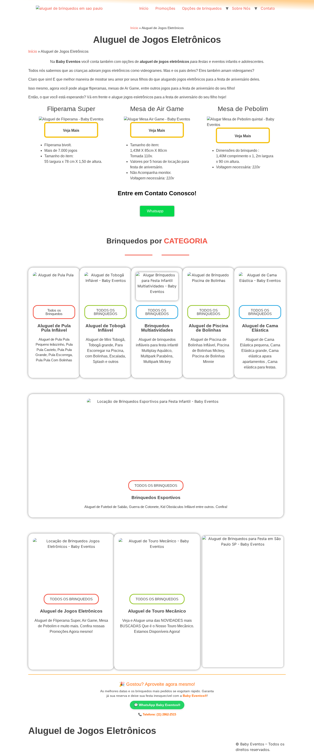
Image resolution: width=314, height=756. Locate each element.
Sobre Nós (241, 8)
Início (143, 8)
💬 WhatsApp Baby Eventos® (157, 705)
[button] (105, 312)
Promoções (165, 8)
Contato (268, 8)
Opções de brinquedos (202, 8)
